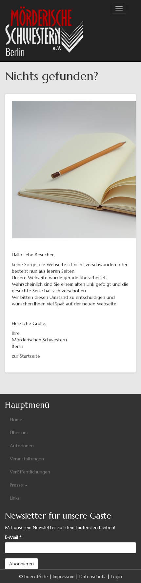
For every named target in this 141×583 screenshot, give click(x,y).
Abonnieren (21, 564)
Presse (17, 485)
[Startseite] (44, 31)
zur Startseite (26, 356)
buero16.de (36, 576)
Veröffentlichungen (30, 472)
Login (116, 576)
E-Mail (13, 537)
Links (15, 498)
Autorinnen (22, 446)
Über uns (19, 433)
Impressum (63, 576)
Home (16, 419)
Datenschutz (92, 576)
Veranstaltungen (27, 459)
